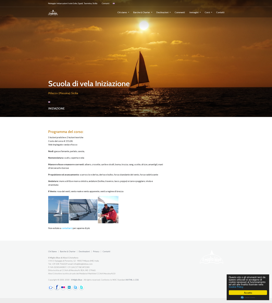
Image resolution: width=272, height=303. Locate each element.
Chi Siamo (52, 251)
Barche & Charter (141, 12)
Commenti (180, 12)
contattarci (66, 228)
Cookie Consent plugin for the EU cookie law (248, 297)
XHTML (129, 280)
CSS (137, 280)
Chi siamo (122, 12)
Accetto (248, 292)
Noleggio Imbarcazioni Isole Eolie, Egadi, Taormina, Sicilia (72, 3)
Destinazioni (162, 12)
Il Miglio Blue (76, 280)
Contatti (105, 3)
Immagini (193, 12)
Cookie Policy (236, 286)
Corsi (207, 12)
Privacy (96, 251)
